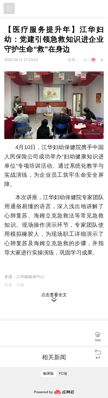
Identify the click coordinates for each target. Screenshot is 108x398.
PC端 (63, 373)
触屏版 (48, 373)
